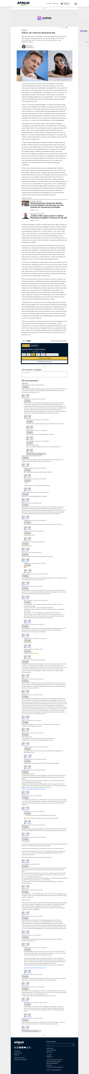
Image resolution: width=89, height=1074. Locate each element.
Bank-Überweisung (45, 361)
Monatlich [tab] (34, 345)
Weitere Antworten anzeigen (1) (35, 453)
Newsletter (49, 1052)
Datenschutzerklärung (52, 1063)
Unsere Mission (18, 1053)
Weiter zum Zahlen (45, 358)
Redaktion (32, 210)
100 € (43, 354)
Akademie (16, 1054)
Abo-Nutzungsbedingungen (53, 1061)
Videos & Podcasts (51, 1050)
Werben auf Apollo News (20, 1059)
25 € (33, 354)
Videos (49, 3)
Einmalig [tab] (26, 345)
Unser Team (17, 1051)
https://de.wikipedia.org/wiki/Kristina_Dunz (35, 967)
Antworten (26, 397)
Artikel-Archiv (50, 1048)
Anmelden (49, 1055)
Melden (26, 387)
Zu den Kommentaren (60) (58, 341)
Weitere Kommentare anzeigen (30, 1031)
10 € (24, 354)
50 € (38, 354)
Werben (56, 3)
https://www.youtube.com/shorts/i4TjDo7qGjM (33, 789)
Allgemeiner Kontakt (19, 1057)
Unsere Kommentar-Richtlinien (54, 1059)
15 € (28, 354)
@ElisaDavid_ (31, 47)
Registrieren (49, 1056)
